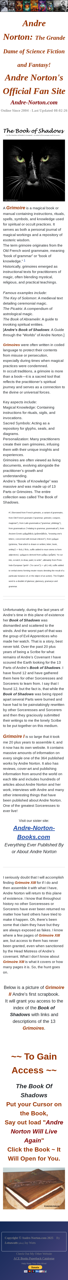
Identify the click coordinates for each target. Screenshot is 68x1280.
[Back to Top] (61, 1273)
